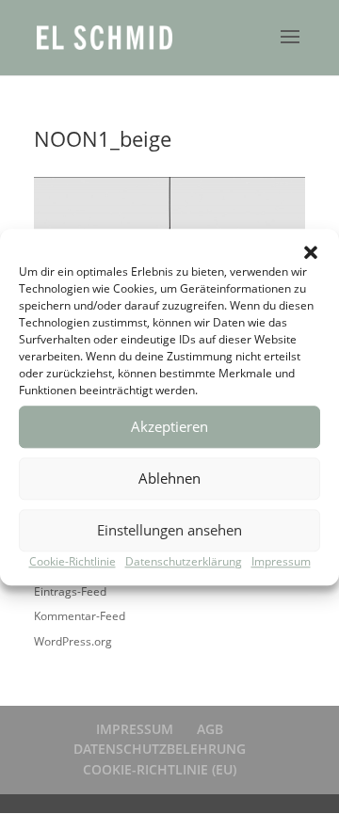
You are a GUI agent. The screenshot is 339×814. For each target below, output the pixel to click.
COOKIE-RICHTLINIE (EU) (159, 769)
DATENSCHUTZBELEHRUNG (159, 749)
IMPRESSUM (134, 729)
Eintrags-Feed (70, 591)
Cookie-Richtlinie (72, 561)
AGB (210, 729)
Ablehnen (169, 478)
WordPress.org (73, 641)
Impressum (281, 561)
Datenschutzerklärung (183, 561)
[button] (310, 252)
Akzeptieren (169, 426)
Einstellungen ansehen (169, 529)
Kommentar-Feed (79, 616)
